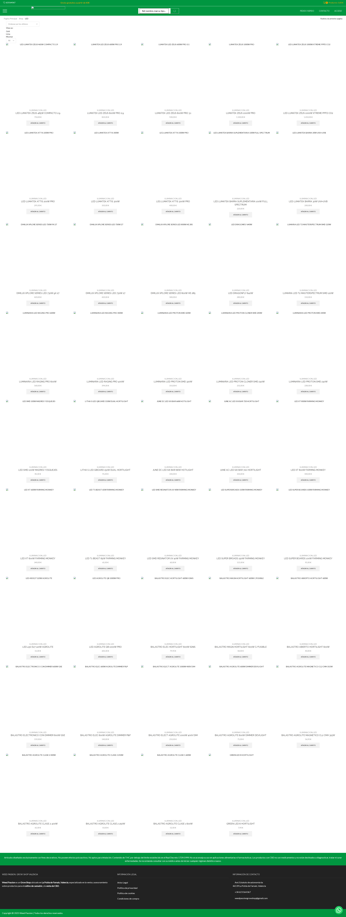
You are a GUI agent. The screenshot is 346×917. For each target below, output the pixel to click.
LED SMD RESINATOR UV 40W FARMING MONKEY (173, 558)
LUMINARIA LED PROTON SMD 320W (173, 381)
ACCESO (338, 11)
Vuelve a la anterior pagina (331, 18)
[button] (339, 910)
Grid (8, 31)
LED (44, 110)
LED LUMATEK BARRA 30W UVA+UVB (308, 201)
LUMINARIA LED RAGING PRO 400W (105, 381)
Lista (8, 34)
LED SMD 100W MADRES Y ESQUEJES (37, 470)
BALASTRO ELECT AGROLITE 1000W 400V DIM (173, 735)
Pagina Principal (10, 18)
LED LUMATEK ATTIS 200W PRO (38, 201)
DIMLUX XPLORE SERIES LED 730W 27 (105, 293)
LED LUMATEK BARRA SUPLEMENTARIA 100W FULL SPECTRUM (241, 203)
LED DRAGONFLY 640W (240, 293)
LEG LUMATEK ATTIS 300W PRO (173, 201)
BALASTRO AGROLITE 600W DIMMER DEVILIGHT (240, 735)
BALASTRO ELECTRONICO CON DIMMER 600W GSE (38, 735)
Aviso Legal (122, 882)
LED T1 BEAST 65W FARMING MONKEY (105, 558)
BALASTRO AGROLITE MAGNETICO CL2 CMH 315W (308, 735)
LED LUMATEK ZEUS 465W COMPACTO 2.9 (38, 113)
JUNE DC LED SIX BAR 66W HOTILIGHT (173, 470)
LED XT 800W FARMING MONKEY (308, 470)
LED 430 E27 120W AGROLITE (37, 647)
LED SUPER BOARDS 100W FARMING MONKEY (308, 558)
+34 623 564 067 (243, 892)
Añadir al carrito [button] (38, 123)
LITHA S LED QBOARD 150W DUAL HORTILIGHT (105, 470)
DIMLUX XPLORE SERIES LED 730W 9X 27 (37, 293)
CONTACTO (324, 11)
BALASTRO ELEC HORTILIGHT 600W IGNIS (173, 647)
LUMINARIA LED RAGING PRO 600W (38, 381)
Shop (21, 18)
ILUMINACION (35, 110)
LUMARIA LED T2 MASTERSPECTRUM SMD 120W (308, 293)
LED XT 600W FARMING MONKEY (37, 558)
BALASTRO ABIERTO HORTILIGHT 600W (308, 647)
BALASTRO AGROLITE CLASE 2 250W (105, 823)
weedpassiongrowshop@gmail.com (251, 898)
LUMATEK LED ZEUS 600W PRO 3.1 (173, 113)
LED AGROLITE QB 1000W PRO (105, 647)
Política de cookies (126, 893)
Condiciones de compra (128, 898)
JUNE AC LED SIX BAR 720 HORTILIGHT (240, 470)
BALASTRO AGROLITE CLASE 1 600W (173, 823)
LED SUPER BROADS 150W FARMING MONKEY (241, 558)
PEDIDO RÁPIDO (307, 11)
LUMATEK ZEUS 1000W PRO (240, 113)
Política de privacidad (127, 888)
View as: (9, 28)
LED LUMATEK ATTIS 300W (105, 201)
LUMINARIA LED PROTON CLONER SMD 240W (240, 381)
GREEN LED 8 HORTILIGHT (241, 823)
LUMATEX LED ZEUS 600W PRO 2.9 (105, 113)
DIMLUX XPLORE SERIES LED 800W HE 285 (173, 293)
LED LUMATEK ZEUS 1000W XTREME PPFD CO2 (308, 113)
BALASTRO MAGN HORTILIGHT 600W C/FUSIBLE (241, 647)
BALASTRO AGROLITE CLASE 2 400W (38, 823)
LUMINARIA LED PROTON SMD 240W (308, 381)
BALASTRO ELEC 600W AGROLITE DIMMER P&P (105, 735)
